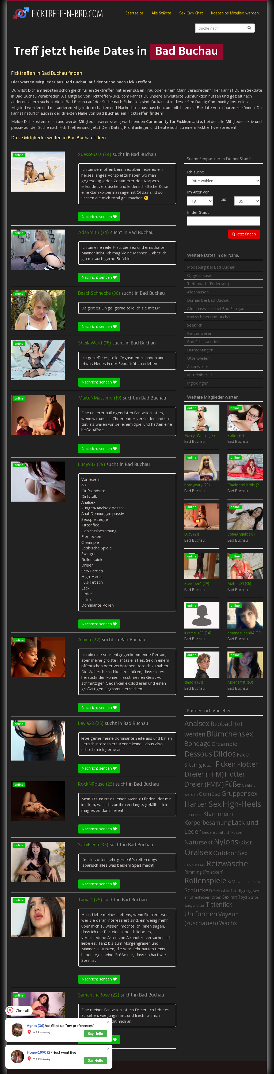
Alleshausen (198, 291)
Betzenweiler (199, 333)
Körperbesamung (207, 822)
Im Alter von (198, 192)
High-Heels (241, 803)
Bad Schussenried (203, 341)
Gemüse (209, 793)
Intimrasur (193, 814)
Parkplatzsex (194, 865)
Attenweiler (197, 366)
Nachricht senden (97, 216)
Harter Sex (202, 804)
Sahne (241, 882)
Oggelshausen (200, 275)
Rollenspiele (205, 880)
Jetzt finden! (246, 233)
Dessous (198, 754)
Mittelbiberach (200, 374)
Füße (233, 784)
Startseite (134, 13)
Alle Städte (161, 13)
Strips (253, 897)
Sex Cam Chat (191, 13)
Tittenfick (219, 904)
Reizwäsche (227, 863)
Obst (245, 842)
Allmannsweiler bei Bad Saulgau (215, 308)
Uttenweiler (198, 358)
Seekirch (194, 325)
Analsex (197, 723)
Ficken (225, 764)
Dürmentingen (200, 349)
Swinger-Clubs (194, 906)
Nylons (226, 841)
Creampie (224, 743)
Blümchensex (230, 734)
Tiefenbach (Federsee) (208, 283)
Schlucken (198, 890)
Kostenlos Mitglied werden (235, 13)
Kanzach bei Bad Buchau (209, 316)
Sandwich (253, 882)
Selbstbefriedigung (232, 891)
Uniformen (200, 913)
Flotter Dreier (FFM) (221, 769)
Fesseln (208, 765)
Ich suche (195, 172)
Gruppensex (239, 793)
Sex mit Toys (234, 897)
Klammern (218, 813)
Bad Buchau (143, 155)
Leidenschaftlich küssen (222, 832)
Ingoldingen (197, 383)
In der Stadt (198, 212)
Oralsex (198, 852)
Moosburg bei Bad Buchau (211, 267)
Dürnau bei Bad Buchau (208, 300)
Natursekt (198, 842)
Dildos (224, 753)
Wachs (228, 923)
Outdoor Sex (230, 853)
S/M (231, 881)
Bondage (197, 743)
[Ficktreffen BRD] (57, 13)
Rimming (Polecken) (203, 872)
